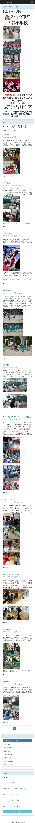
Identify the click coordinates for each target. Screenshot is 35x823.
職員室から (19, 137)
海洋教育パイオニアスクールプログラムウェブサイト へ (17, 223)
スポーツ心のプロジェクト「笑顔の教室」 (17, 417)
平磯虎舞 (6, 134)
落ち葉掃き (6, 629)
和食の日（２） (8, 365)
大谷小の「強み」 (8, 795)
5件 (5, 777)
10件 (15, 130)
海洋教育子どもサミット (11, 574)
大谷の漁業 (6, 183)
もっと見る (17, 811)
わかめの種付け (8, 233)
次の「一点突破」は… (9, 807)
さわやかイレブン (9, 290)
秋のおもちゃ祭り (9, 499)
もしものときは (7, 782)
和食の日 (6, 681)
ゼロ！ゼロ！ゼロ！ (9, 801)
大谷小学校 (8, 2)
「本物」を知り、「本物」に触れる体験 (15, 789)
